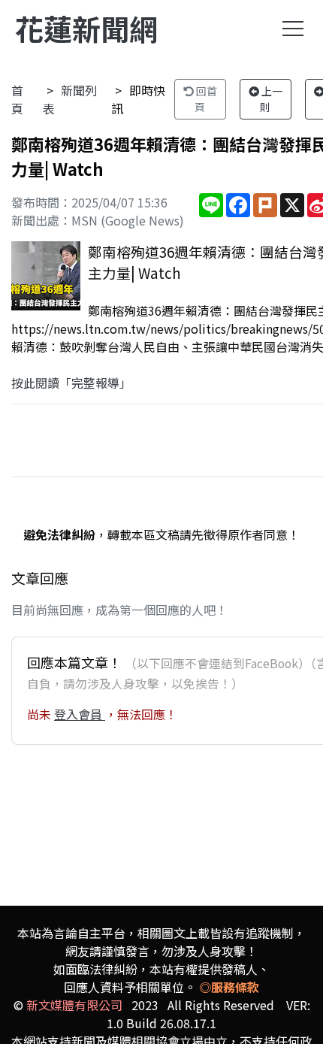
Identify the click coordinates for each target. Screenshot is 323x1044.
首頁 (17, 99)
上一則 (270, 98)
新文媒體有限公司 (74, 1005)
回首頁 (205, 98)
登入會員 (79, 714)
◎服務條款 (229, 987)
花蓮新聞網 (86, 28)
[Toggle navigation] (293, 28)
